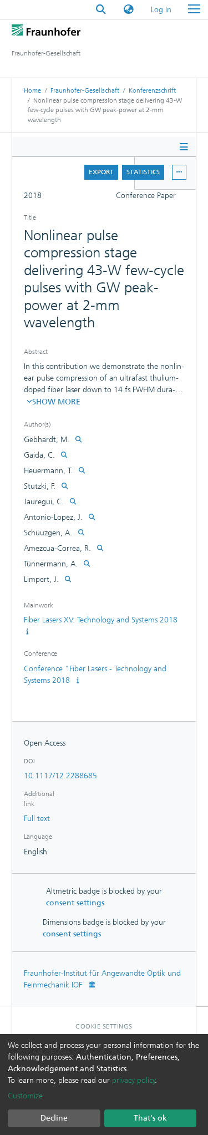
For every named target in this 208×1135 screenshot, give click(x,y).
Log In (162, 9)
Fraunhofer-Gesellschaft (84, 90)
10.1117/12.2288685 (60, 776)
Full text (37, 818)
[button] (129, 10)
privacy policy (133, 1080)
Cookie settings (104, 1026)
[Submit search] (101, 10)
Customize (25, 1096)
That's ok (150, 1118)
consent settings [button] (75, 903)
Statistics (143, 172)
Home (32, 90)
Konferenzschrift (152, 90)
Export (101, 172)
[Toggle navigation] (194, 9)
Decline (54, 1118)
